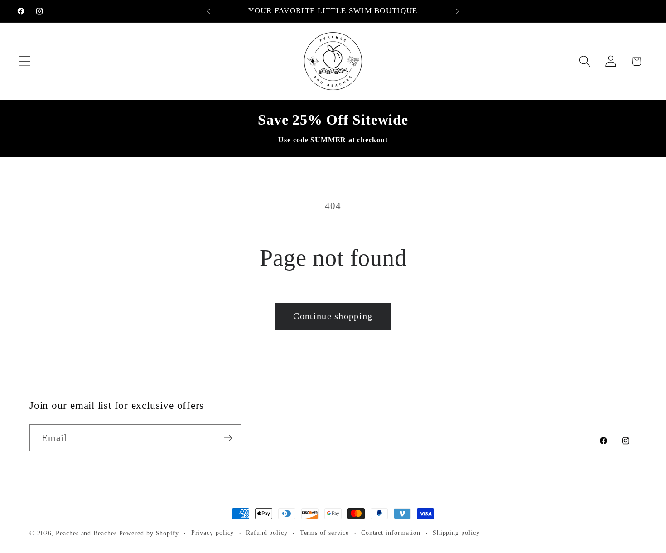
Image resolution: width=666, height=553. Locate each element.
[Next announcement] (458, 11)
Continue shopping (332, 316)
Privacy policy (212, 532)
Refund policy (267, 532)
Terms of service (324, 532)
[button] (25, 61)
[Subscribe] (228, 438)
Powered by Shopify (149, 533)
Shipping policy (456, 532)
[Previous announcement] (208, 11)
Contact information (390, 532)
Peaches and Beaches (86, 533)
